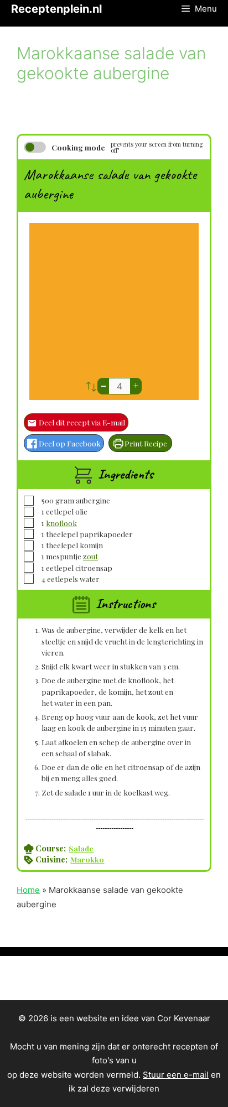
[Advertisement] (114, 303)
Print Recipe (145, 443)
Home (28, 890)
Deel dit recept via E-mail (81, 422)
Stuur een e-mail (176, 1074)
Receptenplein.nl (56, 8)
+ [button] (135, 385)
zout (90, 556)
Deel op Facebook (69, 443)
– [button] (103, 385)
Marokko (87, 859)
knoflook (61, 523)
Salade (81, 848)
